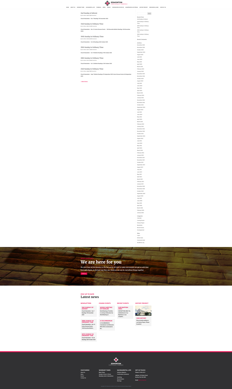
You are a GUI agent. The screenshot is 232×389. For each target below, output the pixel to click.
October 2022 (140, 133)
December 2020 (141, 186)
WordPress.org (140, 242)
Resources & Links (153, 7)
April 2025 (139, 64)
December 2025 (141, 45)
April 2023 (139, 119)
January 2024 (140, 97)
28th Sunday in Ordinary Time (92, 58)
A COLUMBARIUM (106, 321)
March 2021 (140, 179)
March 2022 (140, 150)
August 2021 (140, 167)
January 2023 (140, 126)
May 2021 (139, 174)
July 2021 (139, 169)
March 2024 (140, 93)
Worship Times (80, 7)
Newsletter (94, 15)
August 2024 (140, 81)
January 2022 (140, 155)
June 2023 (139, 114)
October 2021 (140, 162)
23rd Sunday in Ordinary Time (92, 69)
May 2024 (139, 88)
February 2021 (140, 181)
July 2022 (139, 140)
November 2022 (141, 131)
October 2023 (140, 105)
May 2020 (139, 203)
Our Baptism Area (123, 308)
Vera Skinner (84, 15)
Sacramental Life (90, 7)
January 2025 (140, 71)
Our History (141, 318)
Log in (138, 235)
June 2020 (139, 200)
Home (67, 7)
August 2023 (140, 109)
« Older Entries (84, 81)
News (104, 7)
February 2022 (140, 152)
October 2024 (140, 78)
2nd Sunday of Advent (89, 13)
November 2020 (141, 188)
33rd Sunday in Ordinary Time (92, 24)
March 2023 (140, 121)
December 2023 (141, 100)
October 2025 (140, 49)
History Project (143, 7)
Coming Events (140, 220)
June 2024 (139, 85)
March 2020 (140, 208)
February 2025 (140, 69)
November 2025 (141, 47)
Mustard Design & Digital (126, 386)
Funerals (98, 7)
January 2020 (140, 212)
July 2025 (139, 57)
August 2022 (140, 138)
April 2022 (139, 148)
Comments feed (141, 240)
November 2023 (141, 102)
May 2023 (139, 116)
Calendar (139, 218)
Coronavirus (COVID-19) (118, 7)
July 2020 (139, 198)
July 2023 (139, 112)
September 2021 (141, 164)
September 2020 (141, 193)
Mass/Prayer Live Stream (131, 7)
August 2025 (140, 54)
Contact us (84, 273)
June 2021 (139, 172)
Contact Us (163, 7)
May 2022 (139, 145)
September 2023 (141, 107)
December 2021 (141, 157)
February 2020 (140, 210)
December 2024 (141, 73)
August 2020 (140, 196)
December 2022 (141, 128)
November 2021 (141, 160)
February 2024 (140, 95)
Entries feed (140, 237)
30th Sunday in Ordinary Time (92, 37)
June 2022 (139, 143)
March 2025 (140, 66)
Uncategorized (140, 230)
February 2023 (140, 124)
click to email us (142, 380)
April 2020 (139, 205)
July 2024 (139, 83)
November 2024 (141, 76)
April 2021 (139, 176)
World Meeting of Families (106, 308)
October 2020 (140, 191)
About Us (73, 7)
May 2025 (139, 61)
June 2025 (139, 59)
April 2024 (139, 90)
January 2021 (140, 184)
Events (109, 7)
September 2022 (141, 136)
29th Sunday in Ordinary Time (92, 47)
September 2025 (141, 52)
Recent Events (140, 227)
